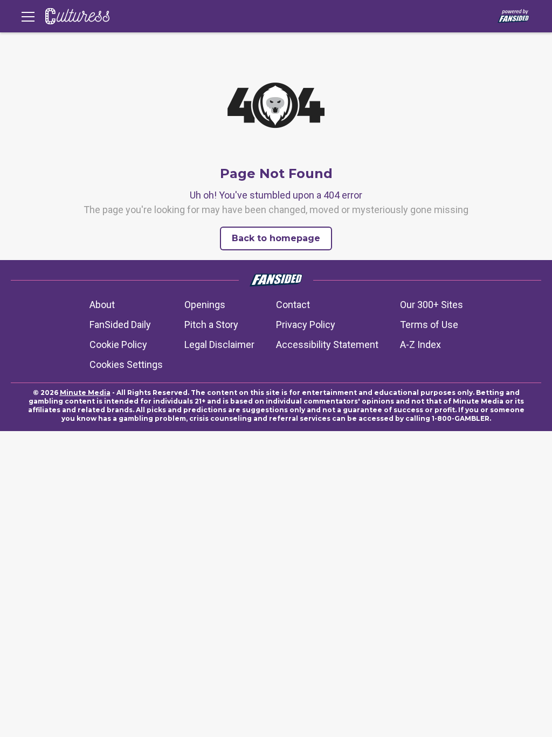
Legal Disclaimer (219, 344)
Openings (204, 304)
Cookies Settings (126, 364)
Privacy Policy (305, 324)
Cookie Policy (118, 344)
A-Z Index (420, 344)
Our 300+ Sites (431, 304)
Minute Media (85, 392)
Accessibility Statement (327, 344)
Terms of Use (429, 324)
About (102, 304)
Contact (293, 304)
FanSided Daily (120, 324)
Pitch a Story (211, 324)
